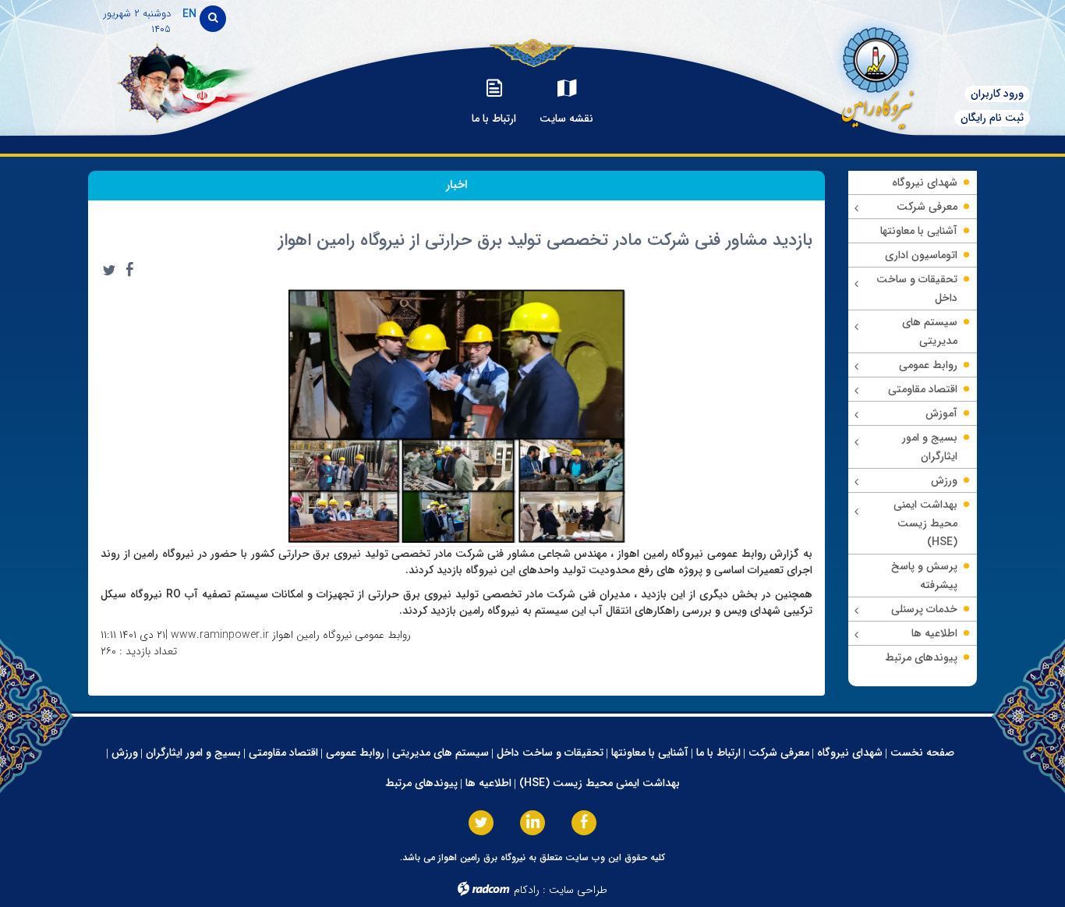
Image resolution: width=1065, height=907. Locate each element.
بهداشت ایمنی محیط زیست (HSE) (599, 783)
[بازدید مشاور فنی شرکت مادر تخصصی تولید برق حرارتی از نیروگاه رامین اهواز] (457, 414)
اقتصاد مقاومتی (283, 752)
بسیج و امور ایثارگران (193, 752)
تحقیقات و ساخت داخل (550, 752)
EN (189, 14)
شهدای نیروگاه (850, 752)
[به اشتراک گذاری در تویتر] (109, 269)
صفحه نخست (922, 752)
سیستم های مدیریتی (440, 752)
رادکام (527, 889)
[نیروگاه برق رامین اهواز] (869, 74)
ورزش (124, 752)
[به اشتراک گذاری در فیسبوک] (129, 269)
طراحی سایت (578, 889)
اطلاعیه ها (488, 783)
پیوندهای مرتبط (421, 783)
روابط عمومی (355, 752)
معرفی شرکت (778, 752)
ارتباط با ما (718, 752)
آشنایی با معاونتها (649, 752)
